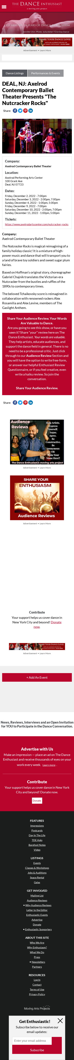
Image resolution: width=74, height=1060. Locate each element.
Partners (37, 966)
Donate (37, 800)
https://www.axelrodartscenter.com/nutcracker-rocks (36, 224)
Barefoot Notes (37, 844)
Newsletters (38, 961)
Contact (37, 984)
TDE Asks (37, 840)
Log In (37, 979)
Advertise (37, 919)
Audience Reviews (37, 900)
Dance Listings (15, 73)
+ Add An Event (37, 677)
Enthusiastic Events (37, 914)
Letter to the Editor (37, 910)
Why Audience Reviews (38, 905)
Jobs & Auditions (37, 872)
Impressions (37, 825)
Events (37, 862)
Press (37, 957)
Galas (37, 882)
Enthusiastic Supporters (38, 929)
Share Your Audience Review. (37, 388)
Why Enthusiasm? (37, 947)
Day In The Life (37, 835)
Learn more (49, 764)
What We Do (37, 952)
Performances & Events (45, 73)
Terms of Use (37, 989)
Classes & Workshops (37, 867)
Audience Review (39, 356)
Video (37, 849)
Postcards (37, 830)
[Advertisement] (37, 568)
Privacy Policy (37, 994)
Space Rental (37, 877)
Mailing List (37, 895)
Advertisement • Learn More (37, 50)
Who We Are (37, 942)
